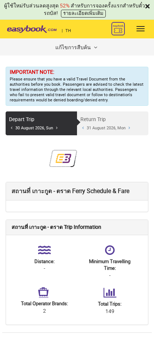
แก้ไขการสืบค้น (73, 47)
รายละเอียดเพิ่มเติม (83, 13)
